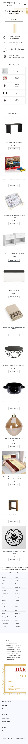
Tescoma (17, 580)
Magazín (4, 714)
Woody (17, 597)
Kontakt (4, 731)
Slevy (3, 708)
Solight (4, 603)
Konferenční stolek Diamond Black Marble (14, 365)
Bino (16, 616)
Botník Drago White (14, 290)
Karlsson (17, 626)
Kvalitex (4, 600)
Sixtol (16, 620)
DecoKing (4, 610)
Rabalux (17, 593)
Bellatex (4, 590)
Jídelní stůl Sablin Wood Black (14, 142)
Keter (16, 590)
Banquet (17, 587)
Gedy (16, 603)
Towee (4, 626)
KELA (3, 580)
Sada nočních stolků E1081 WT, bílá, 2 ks (14, 254)
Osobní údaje (6, 721)
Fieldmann (5, 593)
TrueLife (17, 623)
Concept (4, 597)
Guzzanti (4, 613)
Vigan (16, 577)
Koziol (3, 587)
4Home (4, 577)
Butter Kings (5, 620)
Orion (3, 584)
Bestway (17, 584)
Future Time (18, 613)
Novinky (4, 705)
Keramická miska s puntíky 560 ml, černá (14, 402)
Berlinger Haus (6, 616)
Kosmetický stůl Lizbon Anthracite (14, 515)
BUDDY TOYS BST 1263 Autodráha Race (14, 179)
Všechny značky (6, 701)
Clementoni (5, 623)
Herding (4, 607)
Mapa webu (5, 718)
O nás (4, 727)
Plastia (17, 600)
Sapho (17, 610)
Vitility (16, 607)
